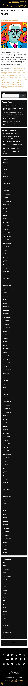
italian (11, 77)
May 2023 (5, 299)
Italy (12, 79)
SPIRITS (5, 611)
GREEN (4, 583)
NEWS (4, 597)
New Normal (13, 80)
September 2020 (7, 412)
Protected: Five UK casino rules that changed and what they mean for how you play (13, 123)
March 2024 (6, 264)
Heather (4, 139)
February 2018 (6, 521)
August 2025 (6, 204)
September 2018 (7, 496)
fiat (7, 77)
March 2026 (6, 180)
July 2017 (5, 545)
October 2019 (6, 450)
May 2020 (5, 426)
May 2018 (5, 510)
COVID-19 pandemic (6, 73)
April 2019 (5, 472)
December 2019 (6, 443)
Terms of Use (17, 680)
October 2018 (6, 493)
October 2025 (6, 197)
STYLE (4, 618)
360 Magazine (8, 70)
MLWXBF (10, 139)
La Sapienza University (20, 79)
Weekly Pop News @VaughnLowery (12, 105)
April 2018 (5, 514)
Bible (10, 680)
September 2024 (7, 243)
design (15, 73)
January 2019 (6, 482)
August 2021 (6, 373)
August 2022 (6, 331)
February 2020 (6, 436)
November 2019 (6, 447)
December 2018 (6, 486)
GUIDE (4, 586)
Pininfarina (19, 82)
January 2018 (6, 524)
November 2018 (6, 489)
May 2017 (5, 552)
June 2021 (5, 380)
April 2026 (5, 176)
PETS (4, 601)
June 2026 (5, 169)
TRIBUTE (5, 629)
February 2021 (6, 394)
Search (3, 93)
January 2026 (6, 187)
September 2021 (7, 370)
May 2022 (5, 341)
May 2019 (5, 468)
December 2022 (7, 317)
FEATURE (5, 579)
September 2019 (7, 454)
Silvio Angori (14, 84)
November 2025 (7, 194)
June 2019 (5, 465)
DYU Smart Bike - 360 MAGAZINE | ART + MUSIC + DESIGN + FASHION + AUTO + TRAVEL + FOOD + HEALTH (12, 150)
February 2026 (6, 183)
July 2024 (5, 250)
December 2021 (6, 359)
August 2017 (6, 542)
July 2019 (5, 461)
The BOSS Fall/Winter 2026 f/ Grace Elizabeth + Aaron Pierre (12, 117)
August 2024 (6, 247)
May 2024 (5, 257)
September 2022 (7, 327)
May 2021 (5, 384)
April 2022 (5, 345)
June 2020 (5, 422)
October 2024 (6, 239)
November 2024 (7, 236)
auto (9, 72)
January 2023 (6, 313)
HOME (4, 594)
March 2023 (6, 306)
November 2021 (6, 363)
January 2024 (6, 271)
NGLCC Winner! (15, 136)
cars (24, 72)
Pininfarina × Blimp (9, 20)
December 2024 (7, 232)
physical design (11, 82)
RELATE (4, 608)
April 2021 (5, 387)
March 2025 (6, 222)
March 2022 (6, 348)
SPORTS (5, 615)
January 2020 (6, 440)
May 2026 (5, 173)
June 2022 (5, 338)
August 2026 (6, 162)
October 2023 (6, 282)
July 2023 (5, 292)
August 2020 (6, 415)
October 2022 (6, 324)
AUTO (4, 565)
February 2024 (6, 268)
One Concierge (14, 133)
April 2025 (5, 218)
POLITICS (5, 604)
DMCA (13, 680)
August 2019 (6, 458)
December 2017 (6, 528)
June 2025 (5, 211)
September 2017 (7, 538)
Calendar (6, 680)
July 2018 (5, 503)
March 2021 (5, 391)
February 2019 (6, 479)
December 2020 (7, 401)
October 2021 (6, 366)
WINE (4, 636)
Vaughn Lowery (19, 86)
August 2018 (6, 500)
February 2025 (6, 225)
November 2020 (7, 405)
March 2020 (6, 433)
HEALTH (5, 590)
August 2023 (6, 289)
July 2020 (5, 419)
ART (4, 562)
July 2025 (5, 208)
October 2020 (6, 408)
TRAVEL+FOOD (6, 625)
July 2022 (5, 334)
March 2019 (5, 475)
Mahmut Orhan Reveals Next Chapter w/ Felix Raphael (13, 109)
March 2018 (5, 517)
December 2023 (7, 275)
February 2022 (6, 352)
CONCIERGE (6, 569)
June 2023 (5, 296)
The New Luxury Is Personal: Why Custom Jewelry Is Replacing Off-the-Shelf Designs (13, 113)
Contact (15, 681)
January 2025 (6, 229)
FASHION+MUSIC (7, 576)
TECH (4, 622)
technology (11, 86)
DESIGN (4, 572)
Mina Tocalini (5, 80)
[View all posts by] (10, 87)
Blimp (19, 72)
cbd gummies (6, 133)
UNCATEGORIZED (18, 68)
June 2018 (5, 507)
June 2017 (5, 549)
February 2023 (6, 310)
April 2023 (5, 303)
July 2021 (5, 377)
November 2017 (6, 531)
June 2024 (5, 254)
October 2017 (6, 535)
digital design (10, 75)
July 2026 (5, 166)
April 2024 (5, 261)
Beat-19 (14, 72)
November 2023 (7, 278)
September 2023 (7, 285)
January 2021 (6, 398)
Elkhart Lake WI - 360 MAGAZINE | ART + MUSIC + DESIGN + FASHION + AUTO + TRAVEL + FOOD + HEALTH (12, 143)
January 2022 (6, 356)
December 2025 (7, 190)
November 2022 (7, 320)
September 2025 (7, 201)
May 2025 (5, 215)
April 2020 (5, 429)
